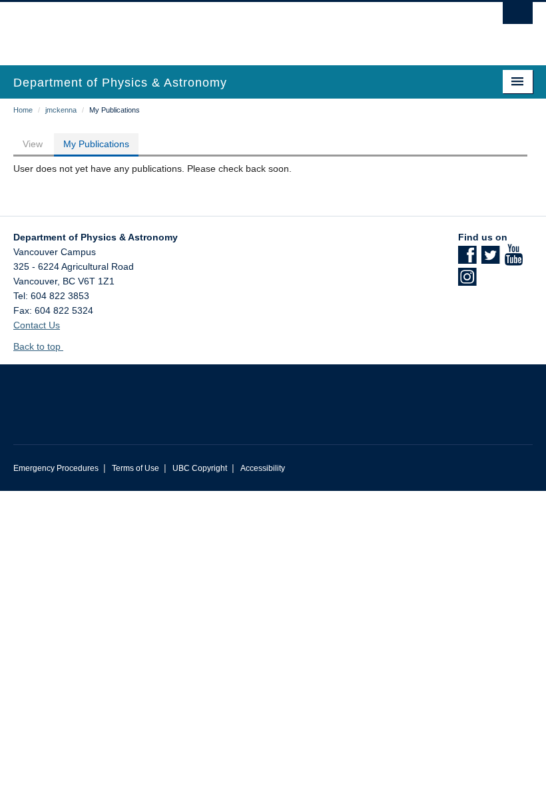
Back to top (38, 346)
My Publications (96, 144)
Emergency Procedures (56, 468)
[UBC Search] (518, 16)
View (33, 144)
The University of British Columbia (234, 27)
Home (23, 110)
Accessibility (262, 468)
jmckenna (61, 110)
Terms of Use (135, 468)
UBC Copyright (199, 468)
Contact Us (36, 325)
